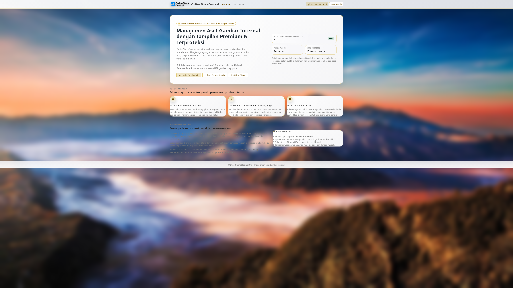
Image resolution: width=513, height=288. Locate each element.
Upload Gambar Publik (317, 4)
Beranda (226, 4)
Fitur (235, 4)
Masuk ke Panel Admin (189, 75)
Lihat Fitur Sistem (238, 75)
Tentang (242, 4)
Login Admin (336, 4)
